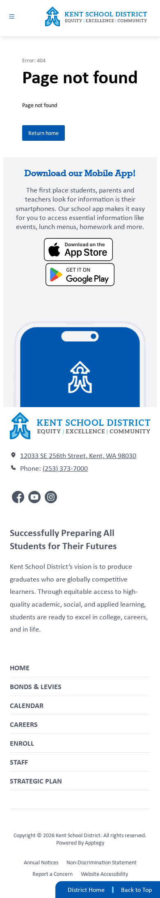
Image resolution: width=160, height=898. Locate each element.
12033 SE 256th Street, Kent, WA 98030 (78, 455)
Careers (24, 724)
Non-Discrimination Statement (101, 862)
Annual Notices (41, 862)
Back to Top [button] (136, 890)
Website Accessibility (104, 873)
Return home (43, 133)
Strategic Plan (36, 781)
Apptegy (94, 842)
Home (20, 667)
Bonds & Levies (36, 686)
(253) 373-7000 (65, 468)
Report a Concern (52, 873)
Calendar (26, 705)
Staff (19, 762)
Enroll (22, 743)
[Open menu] (12, 16)
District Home (86, 889)
